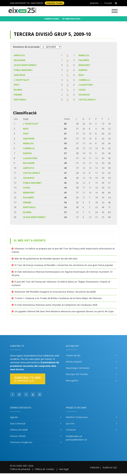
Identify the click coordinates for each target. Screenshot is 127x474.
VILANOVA (84, 94)
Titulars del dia (73, 355)
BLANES (18, 89)
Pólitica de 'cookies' (45, 469)
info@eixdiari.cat (74, 436)
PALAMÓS (84, 60)
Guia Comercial (17, 423)
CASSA (82, 89)
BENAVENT (84, 65)
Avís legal (63, 469)
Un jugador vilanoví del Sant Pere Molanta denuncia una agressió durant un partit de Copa (64, 311)
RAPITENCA (20, 99)
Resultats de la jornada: (26, 46)
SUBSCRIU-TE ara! (54, 3)
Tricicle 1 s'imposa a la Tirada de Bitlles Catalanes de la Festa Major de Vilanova (58, 298)
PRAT (17, 84)
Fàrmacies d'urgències (21, 442)
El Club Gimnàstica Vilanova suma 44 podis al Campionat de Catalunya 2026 (56, 304)
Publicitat (94, 467)
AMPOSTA (19, 55)
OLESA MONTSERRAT (25, 65)
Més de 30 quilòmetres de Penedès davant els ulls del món (46, 258)
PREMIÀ (18, 94)
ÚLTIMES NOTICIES (71, 18)
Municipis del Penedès (77, 374)
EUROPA (83, 70)
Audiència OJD (110, 467)
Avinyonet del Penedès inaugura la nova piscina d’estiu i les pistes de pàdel (55, 291)
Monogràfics (72, 380)
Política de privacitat (20, 469)
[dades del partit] (67, 55)
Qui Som (70, 423)
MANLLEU (84, 55)
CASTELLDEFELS (87, 99)
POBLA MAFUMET (23, 70)
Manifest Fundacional (76, 417)
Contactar (71, 429)
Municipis (94, 3)
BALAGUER (19, 60)
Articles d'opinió (74, 361)
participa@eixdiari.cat (76, 439)
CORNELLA (84, 79)
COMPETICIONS (51, 18)
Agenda (14, 417)
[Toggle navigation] (114, 11)
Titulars (108, 3)
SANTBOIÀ (19, 74)
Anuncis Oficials (18, 436)
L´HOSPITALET (21, 79)
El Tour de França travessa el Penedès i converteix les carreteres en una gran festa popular (64, 265)
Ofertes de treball (19, 429)
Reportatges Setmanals (77, 367)
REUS (81, 74)
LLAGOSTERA (86, 84)
